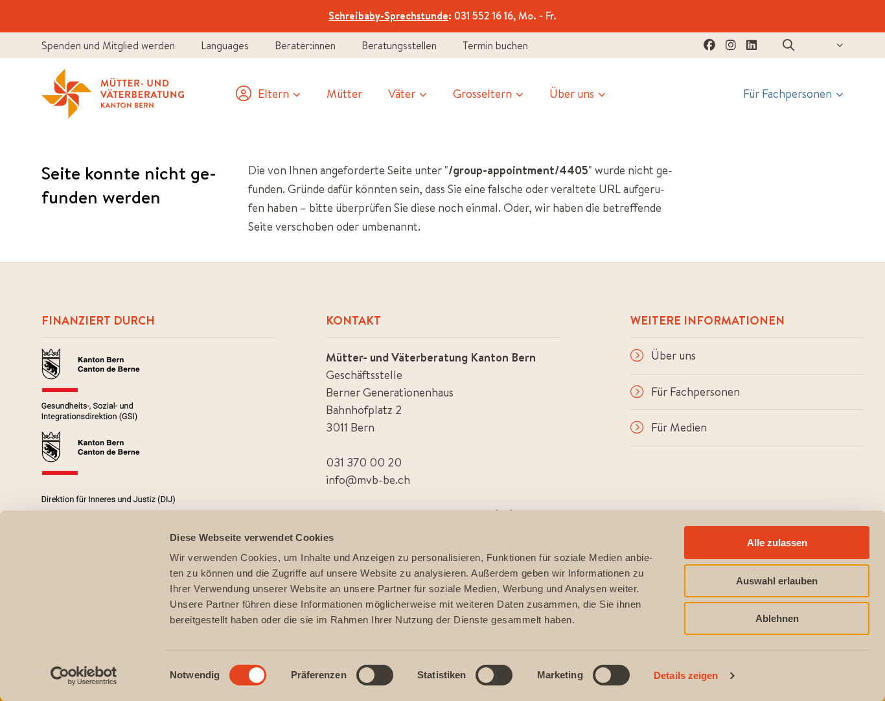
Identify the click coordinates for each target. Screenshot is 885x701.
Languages (225, 45)
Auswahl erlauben (777, 580)
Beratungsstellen (399, 45)
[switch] (374, 675)
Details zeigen (686, 675)
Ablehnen (777, 618)
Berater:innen (305, 45)
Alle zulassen (777, 542)
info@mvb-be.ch (368, 480)
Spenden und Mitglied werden (108, 45)
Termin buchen (495, 45)
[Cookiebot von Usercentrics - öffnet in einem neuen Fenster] (84, 675)
